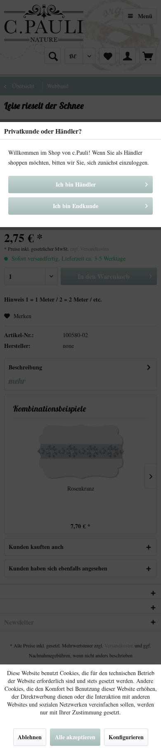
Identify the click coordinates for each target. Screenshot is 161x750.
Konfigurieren (126, 737)
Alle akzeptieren (75, 737)
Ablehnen (30, 737)
